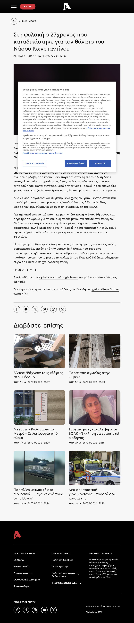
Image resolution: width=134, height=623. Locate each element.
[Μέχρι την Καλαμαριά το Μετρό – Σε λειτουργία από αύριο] (39, 407)
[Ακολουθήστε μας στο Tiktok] (26, 610)
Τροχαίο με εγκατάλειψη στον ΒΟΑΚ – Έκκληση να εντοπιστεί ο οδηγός (94, 433)
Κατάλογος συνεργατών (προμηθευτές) (43, 153)
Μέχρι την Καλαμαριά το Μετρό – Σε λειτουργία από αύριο (36, 433)
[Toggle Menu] (14, 6)
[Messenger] (26, 309)
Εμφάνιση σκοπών (34, 163)
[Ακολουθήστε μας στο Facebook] (17, 610)
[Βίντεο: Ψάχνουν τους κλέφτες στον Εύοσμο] (39, 351)
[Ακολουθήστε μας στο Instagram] (35, 610)
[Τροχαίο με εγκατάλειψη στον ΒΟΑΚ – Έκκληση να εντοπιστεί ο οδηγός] (94, 407)
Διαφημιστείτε (23, 573)
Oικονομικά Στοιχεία (27, 579)
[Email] (62, 309)
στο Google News (65, 277)
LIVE (29, 6)
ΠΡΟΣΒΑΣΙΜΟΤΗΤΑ (100, 553)
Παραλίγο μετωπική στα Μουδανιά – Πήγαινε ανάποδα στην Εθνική (38, 494)
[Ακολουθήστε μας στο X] (53, 610)
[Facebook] (17, 309)
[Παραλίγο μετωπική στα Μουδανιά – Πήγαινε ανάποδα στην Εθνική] (39, 468)
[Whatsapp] (53, 309)
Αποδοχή (100, 163)
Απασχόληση (22, 586)
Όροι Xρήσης (59, 566)
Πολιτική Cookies (62, 559)
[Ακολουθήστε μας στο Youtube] (44, 610)
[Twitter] (35, 309)
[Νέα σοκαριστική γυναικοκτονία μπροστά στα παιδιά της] (94, 468)
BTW (100, 612)
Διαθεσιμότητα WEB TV (66, 582)
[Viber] (44, 309)
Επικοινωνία (21, 566)
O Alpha (19, 559)
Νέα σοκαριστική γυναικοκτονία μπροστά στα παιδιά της (92, 494)
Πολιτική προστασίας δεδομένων (65, 574)
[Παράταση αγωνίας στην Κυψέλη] (94, 351)
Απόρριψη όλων (75, 163)
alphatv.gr (45, 277)
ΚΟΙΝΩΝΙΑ (34, 55)
